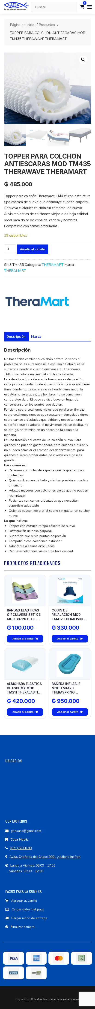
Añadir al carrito (32, 249)
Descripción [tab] (16, 336)
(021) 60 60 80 (21, 848)
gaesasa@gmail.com (26, 831)
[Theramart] (37, 302)
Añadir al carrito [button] (23, 638)
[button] (83, 60)
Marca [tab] (36, 336)
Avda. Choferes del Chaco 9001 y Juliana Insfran (44, 857)
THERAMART (52, 264)
